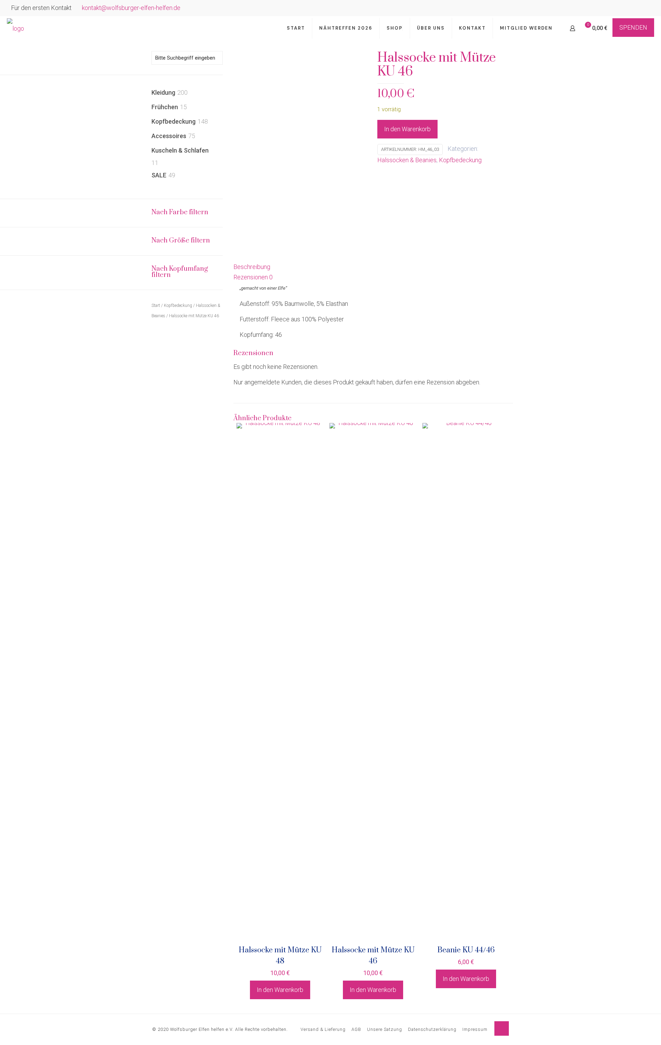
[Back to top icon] (501, 1028)
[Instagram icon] (646, 9)
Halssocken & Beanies (407, 160)
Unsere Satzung (384, 1029)
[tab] (373, 267)
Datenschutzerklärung (432, 1029)
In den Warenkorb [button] (280, 989)
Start (155, 305)
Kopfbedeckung (460, 160)
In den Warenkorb (407, 129)
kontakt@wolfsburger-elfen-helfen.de (131, 7)
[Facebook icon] (637, 9)
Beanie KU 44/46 (466, 950)
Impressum (474, 1029)
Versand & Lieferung (323, 1029)
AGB (356, 1029)
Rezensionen (253, 277)
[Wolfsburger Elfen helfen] (15, 28)
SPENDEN (633, 27)
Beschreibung (251, 266)
